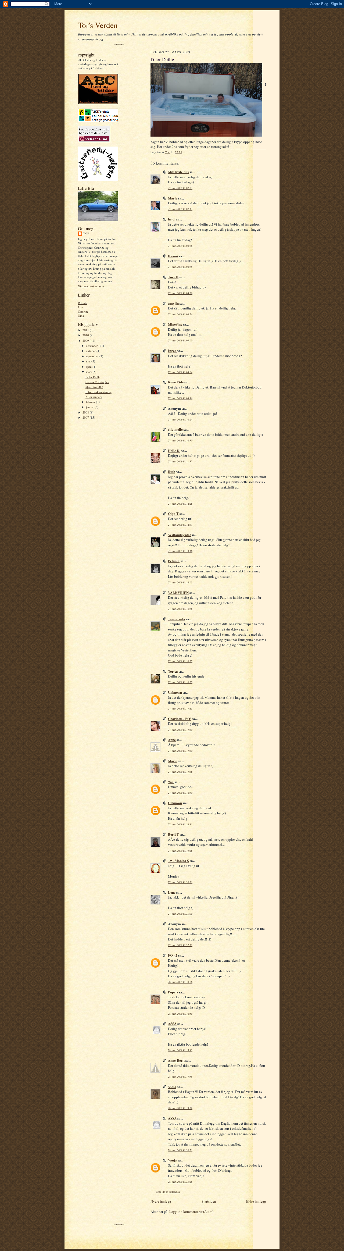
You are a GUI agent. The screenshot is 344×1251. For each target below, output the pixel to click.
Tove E (173, 276)
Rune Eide (176, 381)
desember (92, 346)
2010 (86, 335)
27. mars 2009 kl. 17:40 (180, 730)
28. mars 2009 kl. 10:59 (180, 1013)
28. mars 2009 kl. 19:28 (180, 1108)
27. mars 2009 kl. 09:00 (180, 340)
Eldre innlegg (256, 1201)
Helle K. (174, 450)
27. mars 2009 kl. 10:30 (180, 440)
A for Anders (93, 397)
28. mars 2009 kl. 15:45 (180, 1050)
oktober (91, 351)
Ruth (171, 471)
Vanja (172, 1160)
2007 (86, 417)
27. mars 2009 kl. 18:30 (180, 792)
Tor (86, 233)
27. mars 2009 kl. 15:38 (180, 609)
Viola (172, 1086)
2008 (86, 412)
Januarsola (176, 618)
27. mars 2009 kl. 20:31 (180, 882)
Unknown (175, 692)
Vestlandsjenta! (179, 534)
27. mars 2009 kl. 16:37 (180, 661)
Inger (172, 350)
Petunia (82, 303)
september (92, 356)
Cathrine (83, 311)
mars (89, 372)
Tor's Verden (98, 25)
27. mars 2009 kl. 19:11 (180, 824)
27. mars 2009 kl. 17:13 (180, 708)
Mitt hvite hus (178, 171)
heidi (171, 219)
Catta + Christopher (97, 382)
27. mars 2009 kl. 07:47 (180, 209)
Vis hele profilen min (91, 286)
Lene (171, 892)
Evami (173, 255)
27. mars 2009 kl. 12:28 (180, 503)
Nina (81, 315)
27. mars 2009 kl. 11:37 (180, 461)
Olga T (173, 513)
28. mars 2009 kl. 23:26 (180, 1182)
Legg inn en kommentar (168, 1191)
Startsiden (209, 1201)
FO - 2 (172, 955)
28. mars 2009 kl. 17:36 (180, 1076)
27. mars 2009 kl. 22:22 (180, 945)
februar (91, 402)
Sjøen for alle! (94, 387)
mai (88, 361)
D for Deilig (93, 377)
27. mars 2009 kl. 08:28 (180, 246)
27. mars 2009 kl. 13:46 (180, 551)
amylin (173, 303)
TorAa (173, 671)
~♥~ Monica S (178, 860)
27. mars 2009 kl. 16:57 (180, 682)
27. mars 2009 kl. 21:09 (180, 913)
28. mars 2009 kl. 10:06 (180, 982)
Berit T (173, 834)
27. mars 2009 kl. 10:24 (180, 419)
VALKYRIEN (178, 592)
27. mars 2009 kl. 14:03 (180, 582)
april (89, 367)
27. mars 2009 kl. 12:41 (180, 524)
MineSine (175, 324)
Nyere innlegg (160, 1201)
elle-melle (175, 429)
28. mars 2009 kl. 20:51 (180, 1150)
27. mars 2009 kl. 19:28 (180, 851)
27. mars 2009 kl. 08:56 (180, 314)
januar (90, 407)
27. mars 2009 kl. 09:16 (180, 398)
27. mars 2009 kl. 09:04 (180, 372)
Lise (80, 307)
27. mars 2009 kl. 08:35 (180, 267)
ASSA (172, 1023)
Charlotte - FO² (179, 718)
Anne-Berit (176, 1060)
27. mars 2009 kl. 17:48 (180, 772)
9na (171, 781)
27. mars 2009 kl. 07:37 (180, 188)
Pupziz (173, 992)
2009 (86, 340)
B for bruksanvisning (98, 392)
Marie (172, 198)
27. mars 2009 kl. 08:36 (180, 293)
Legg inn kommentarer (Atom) (191, 1211)
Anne (172, 739)
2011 (86, 330)
